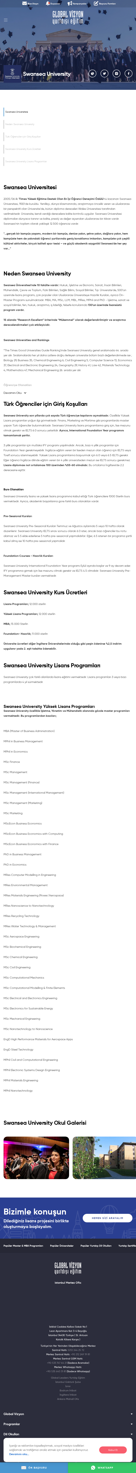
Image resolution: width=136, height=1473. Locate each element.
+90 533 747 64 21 (57, 1362)
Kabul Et (113, 1450)
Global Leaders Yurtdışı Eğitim (68, 1377)
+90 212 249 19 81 (80, 1354)
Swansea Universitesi (16, 111)
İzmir (68, 1386)
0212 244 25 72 (76, 1350)
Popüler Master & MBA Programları (23, 1245)
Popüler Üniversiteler (61, 1245)
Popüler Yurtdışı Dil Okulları (96, 1245)
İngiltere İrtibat (68, 1394)
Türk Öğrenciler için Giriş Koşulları (23, 136)
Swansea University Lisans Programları (26, 161)
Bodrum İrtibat (68, 1390)
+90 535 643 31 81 (56, 1371)
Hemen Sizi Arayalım (107, 1218)
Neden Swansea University (19, 124)
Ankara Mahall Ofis (68, 1399)
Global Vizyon (14, 1414)
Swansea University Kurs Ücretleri (23, 149)
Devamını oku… (19, 1454)
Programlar (12, 1424)
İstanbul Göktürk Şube (68, 1382)
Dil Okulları (11, 1434)
